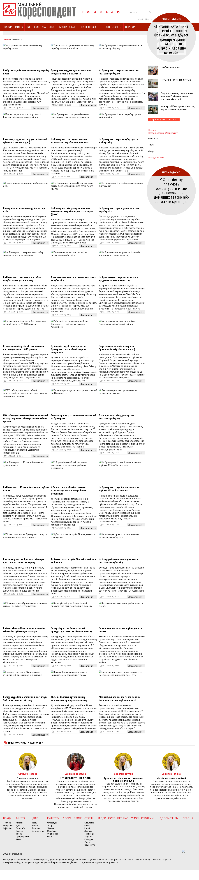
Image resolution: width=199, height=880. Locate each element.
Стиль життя (89, 844)
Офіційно (7, 828)
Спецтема (89, 822)
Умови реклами (145, 19)
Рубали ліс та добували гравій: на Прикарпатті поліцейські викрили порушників (68, 349)
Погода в (163, 132)
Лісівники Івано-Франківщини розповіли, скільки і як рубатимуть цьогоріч (24, 629)
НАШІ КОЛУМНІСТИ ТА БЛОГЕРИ (25, 742)
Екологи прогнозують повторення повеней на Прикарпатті (73, 417)
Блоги (63, 27)
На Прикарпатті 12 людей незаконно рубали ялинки (26, 488)
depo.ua (130, 27)
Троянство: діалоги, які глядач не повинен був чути (123, 779)
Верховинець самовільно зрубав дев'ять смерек (120, 629)
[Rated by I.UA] (188, 852)
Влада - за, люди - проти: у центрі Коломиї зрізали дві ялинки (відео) (25, 141)
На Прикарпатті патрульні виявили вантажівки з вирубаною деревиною (70, 141)
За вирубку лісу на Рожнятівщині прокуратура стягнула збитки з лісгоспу (71, 629)
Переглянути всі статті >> (164, 119)
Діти (18, 825)
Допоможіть (112, 27)
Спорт (53, 27)
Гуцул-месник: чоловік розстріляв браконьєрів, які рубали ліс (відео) (117, 347)
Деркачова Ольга (75, 773)
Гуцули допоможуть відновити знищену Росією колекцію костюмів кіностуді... (177, 96)
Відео (102, 818)
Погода (152, 129)
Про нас (122, 818)
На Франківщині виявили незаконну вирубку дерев (26, 72)
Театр (50, 825)
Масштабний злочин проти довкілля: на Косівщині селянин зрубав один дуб (120, 698)
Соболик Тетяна (27, 773)
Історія (19, 833)
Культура (40, 27)
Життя (19, 27)
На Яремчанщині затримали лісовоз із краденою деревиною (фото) (118, 279)
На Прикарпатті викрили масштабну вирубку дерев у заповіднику (22, 279)
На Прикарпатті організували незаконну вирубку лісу (120, 209)
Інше (49, 836)
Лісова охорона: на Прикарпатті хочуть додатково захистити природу (23, 561)
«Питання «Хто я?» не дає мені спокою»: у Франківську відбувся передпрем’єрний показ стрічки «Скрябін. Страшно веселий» (171, 39)
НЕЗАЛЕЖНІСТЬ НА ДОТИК (176, 80)
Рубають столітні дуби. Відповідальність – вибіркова (73, 561)
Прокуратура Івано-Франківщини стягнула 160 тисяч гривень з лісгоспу (25, 698)
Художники (52, 833)
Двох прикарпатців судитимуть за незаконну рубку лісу (116, 417)
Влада (8, 27)
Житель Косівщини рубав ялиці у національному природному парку (69, 698)
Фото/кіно (52, 831)
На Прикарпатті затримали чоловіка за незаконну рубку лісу (119, 72)
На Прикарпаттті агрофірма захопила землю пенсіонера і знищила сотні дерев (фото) (72, 211)
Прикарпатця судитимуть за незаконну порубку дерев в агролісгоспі (71, 72)
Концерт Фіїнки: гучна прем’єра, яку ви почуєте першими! (178, 108)
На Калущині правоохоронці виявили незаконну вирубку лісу (118, 561)
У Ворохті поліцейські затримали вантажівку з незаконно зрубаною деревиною (68, 490)
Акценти (88, 836)
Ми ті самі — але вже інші (171, 778)
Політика (7, 822)
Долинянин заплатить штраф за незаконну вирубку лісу (73, 279)
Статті (73, 27)
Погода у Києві (156, 157)
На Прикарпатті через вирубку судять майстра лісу (118, 141)
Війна (18, 839)
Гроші (34, 822)
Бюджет (36, 828)
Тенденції (89, 833)
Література (52, 822)
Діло (28, 27)
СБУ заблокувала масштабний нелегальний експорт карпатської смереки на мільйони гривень (25, 418)
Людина (19, 822)
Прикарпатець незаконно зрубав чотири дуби (24, 209)
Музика (50, 828)
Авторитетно (38, 831)
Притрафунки (22, 836)
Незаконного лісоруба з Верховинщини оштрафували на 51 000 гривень (23, 347)
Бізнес (35, 825)
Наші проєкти (90, 27)
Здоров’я (20, 828)
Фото (111, 818)
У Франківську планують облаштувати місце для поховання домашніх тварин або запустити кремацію (171, 190)
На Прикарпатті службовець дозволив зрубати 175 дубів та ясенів (119, 488)
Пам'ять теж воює (170, 67)
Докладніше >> (40, 107)
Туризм (19, 831)
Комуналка (8, 825)
